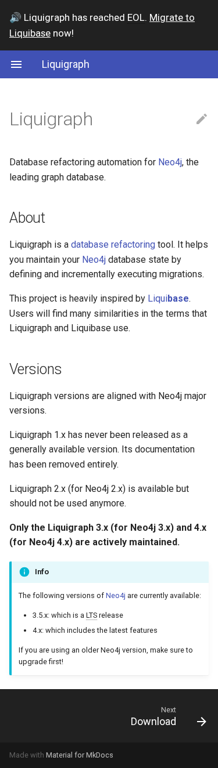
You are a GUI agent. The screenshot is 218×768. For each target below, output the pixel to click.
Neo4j (170, 162)
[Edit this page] (202, 119)
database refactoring (113, 244)
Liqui (168, 298)
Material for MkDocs (79, 755)
